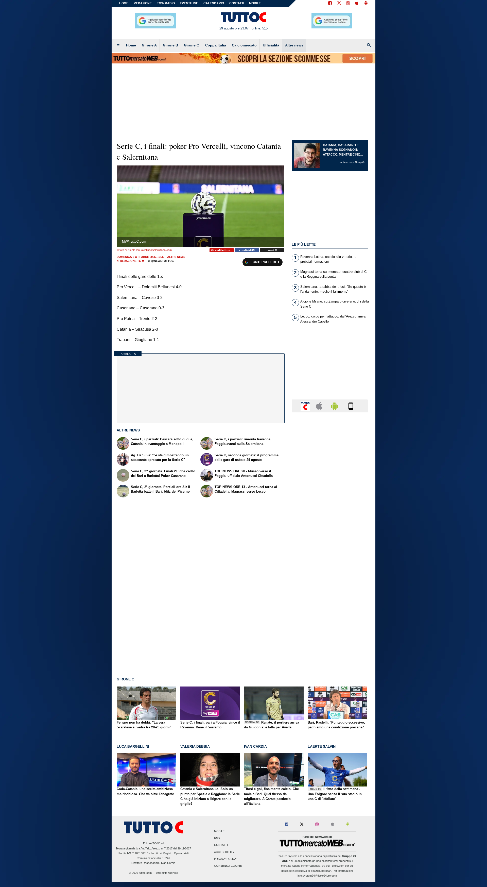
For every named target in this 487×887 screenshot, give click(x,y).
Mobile (219, 831)
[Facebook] (330, 3)
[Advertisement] (330, 613)
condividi (245, 250)
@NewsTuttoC (162, 260)
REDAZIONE (143, 3)
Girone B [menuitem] (170, 45)
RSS (217, 838)
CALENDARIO (213, 3)
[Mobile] (351, 406)
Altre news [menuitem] (294, 45)
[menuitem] (118, 45)
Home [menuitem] (131, 45)
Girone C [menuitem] (191, 45)
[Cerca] (369, 45)
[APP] (306, 406)
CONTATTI (236, 3)
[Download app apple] (357, 3)
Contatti (221, 845)
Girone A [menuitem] (149, 45)
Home (123, 3)
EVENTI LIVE (189, 3)
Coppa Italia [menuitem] (215, 45)
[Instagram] (348, 3)
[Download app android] (365, 3)
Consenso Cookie (228, 865)
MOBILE (255, 3)
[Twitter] (339, 3)
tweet (271, 250)
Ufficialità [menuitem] (271, 45)
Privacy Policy (225, 858)
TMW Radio (166, 3)
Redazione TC (130, 260)
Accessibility (224, 851)
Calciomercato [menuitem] (244, 45)
